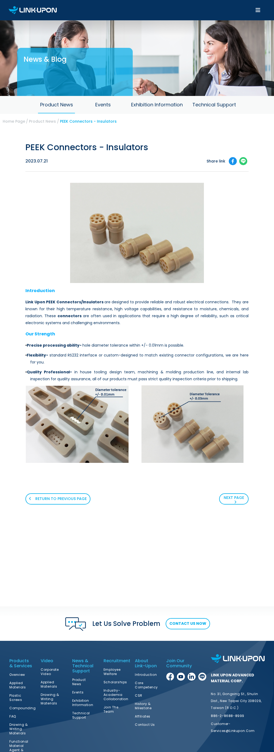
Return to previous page (60, 498)
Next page (234, 497)
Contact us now (187, 623)
